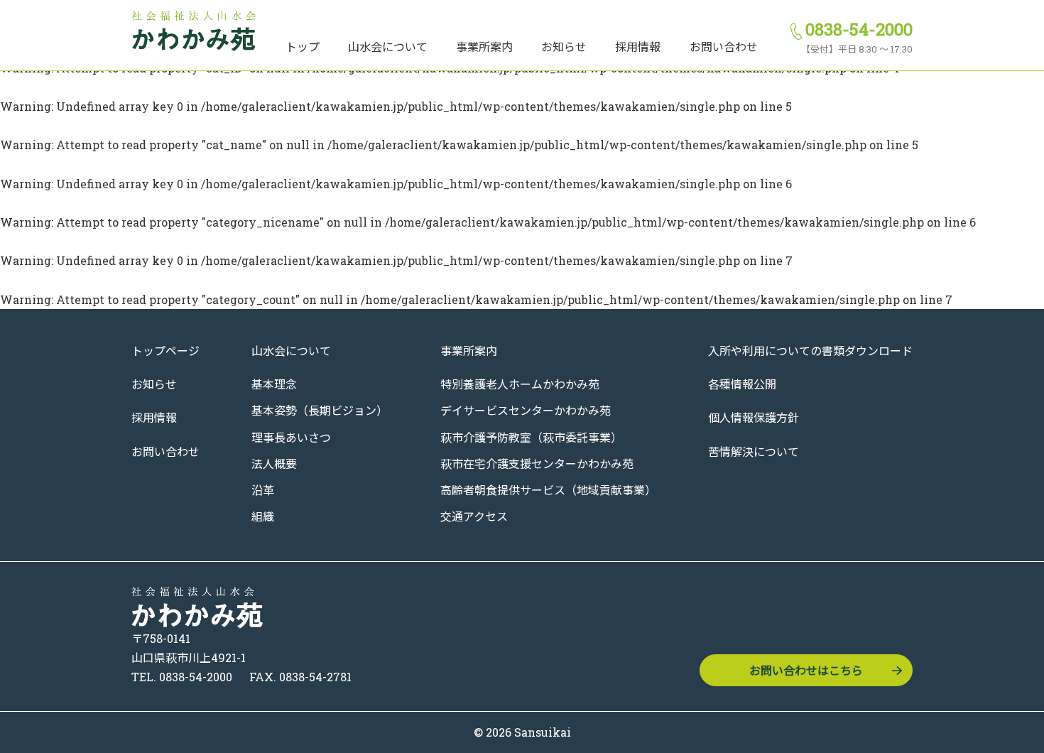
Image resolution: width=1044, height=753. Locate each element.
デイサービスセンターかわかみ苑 (525, 410)
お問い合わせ (724, 46)
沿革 (262, 489)
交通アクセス (474, 516)
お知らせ (564, 46)
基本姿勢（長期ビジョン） (319, 410)
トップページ (165, 350)
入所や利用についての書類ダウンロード (810, 350)
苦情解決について (753, 451)
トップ (303, 46)
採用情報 (637, 46)
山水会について (388, 46)
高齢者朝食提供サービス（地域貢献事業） (548, 489)
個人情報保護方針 (753, 417)
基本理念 (274, 383)
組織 (262, 516)
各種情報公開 (742, 383)
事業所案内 (484, 46)
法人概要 (274, 463)
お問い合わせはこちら (806, 670)
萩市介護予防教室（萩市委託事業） (531, 437)
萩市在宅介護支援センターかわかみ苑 (537, 463)
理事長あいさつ (291, 437)
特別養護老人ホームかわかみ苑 (519, 383)
